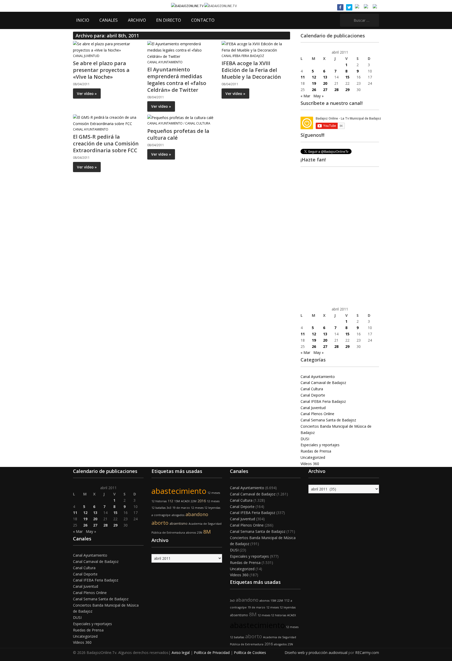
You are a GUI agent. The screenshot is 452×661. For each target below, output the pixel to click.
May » (318, 95)
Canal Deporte (313, 395)
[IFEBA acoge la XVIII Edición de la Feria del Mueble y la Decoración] (256, 46)
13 (325, 77)
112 (170, 501)
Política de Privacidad (212, 652)
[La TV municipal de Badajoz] (187, 6)
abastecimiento (178, 491)
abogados (178, 515)
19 (314, 83)
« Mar (305, 95)
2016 (201, 500)
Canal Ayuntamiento (165, 62)
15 (347, 77)
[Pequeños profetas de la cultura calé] (180, 117)
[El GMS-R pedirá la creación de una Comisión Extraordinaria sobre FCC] (107, 120)
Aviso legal (181, 652)
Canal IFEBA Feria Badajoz (243, 56)
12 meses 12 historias (272, 615)
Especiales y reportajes (320, 444)
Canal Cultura (197, 123)
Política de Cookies (250, 652)
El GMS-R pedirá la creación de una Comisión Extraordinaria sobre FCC (106, 143)
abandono (196, 514)
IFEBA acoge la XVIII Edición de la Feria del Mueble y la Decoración (251, 70)
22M (193, 501)
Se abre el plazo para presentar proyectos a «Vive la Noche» (101, 70)
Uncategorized (313, 457)
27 (325, 89)
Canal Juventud (86, 56)
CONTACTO (202, 20)
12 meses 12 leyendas (205, 508)
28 (336, 89)
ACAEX (185, 501)
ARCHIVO (137, 20)
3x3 (169, 508)
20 (325, 83)
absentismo (179, 523)
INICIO (82, 20)
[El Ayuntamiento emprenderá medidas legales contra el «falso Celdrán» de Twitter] (181, 49)
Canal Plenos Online (317, 413)
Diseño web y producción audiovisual (316, 652)
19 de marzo (181, 508)
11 (303, 77)
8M (207, 531)
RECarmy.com (367, 652)
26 (314, 89)
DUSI (305, 438)
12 (314, 77)
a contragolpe (161, 515)
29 (347, 89)
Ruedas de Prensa (316, 451)
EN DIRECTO (168, 20)
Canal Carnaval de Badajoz (323, 382)
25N (199, 532)
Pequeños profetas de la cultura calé (178, 134)
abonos (191, 532)
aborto (159, 522)
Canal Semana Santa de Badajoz (328, 419)
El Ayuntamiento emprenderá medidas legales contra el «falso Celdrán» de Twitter (176, 79)
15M (177, 501)
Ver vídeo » (87, 93)
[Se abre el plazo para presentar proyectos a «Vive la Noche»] (107, 46)
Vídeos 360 (310, 463)
